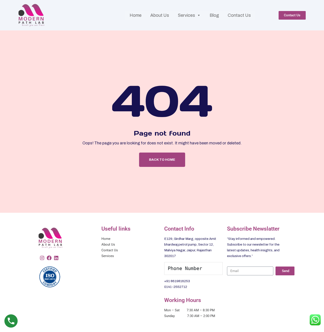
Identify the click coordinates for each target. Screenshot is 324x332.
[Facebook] (49, 257)
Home (136, 15)
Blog (214, 15)
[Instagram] (42, 257)
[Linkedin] (56, 257)
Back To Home (162, 159)
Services (186, 15)
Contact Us (239, 15)
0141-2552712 (175, 287)
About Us (159, 15)
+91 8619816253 (177, 281)
